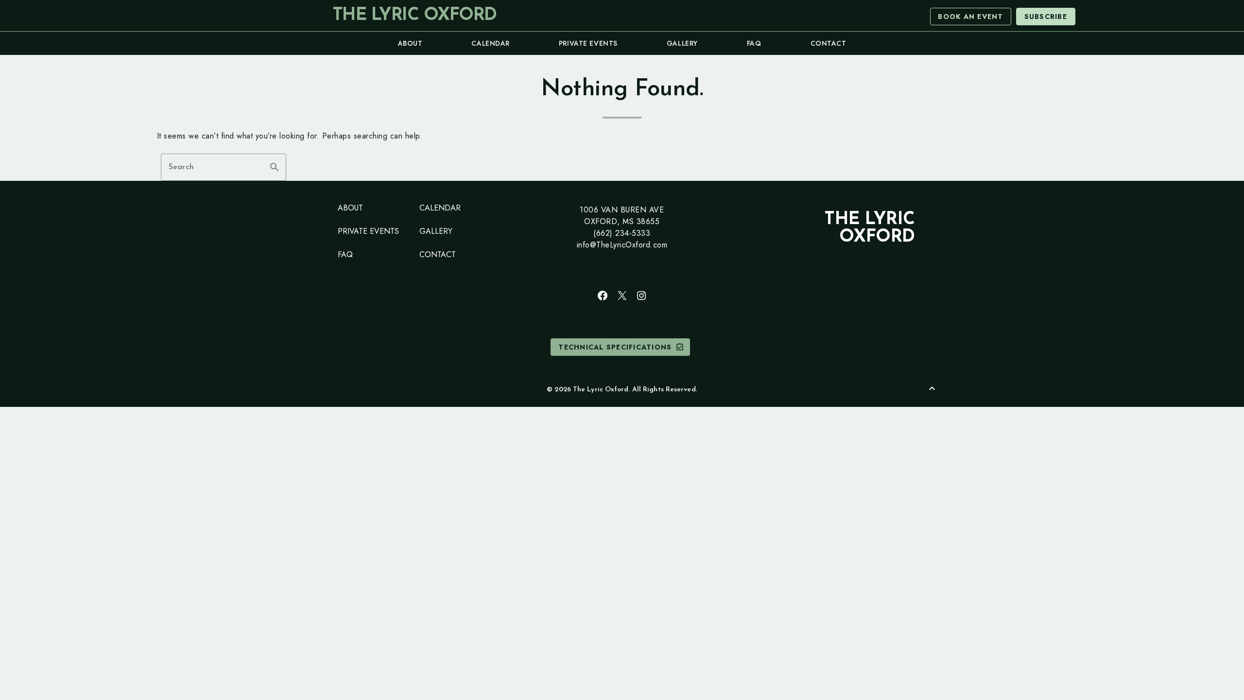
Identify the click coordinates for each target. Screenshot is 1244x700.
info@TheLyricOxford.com (622, 244)
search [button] (274, 167)
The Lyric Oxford (414, 15)
